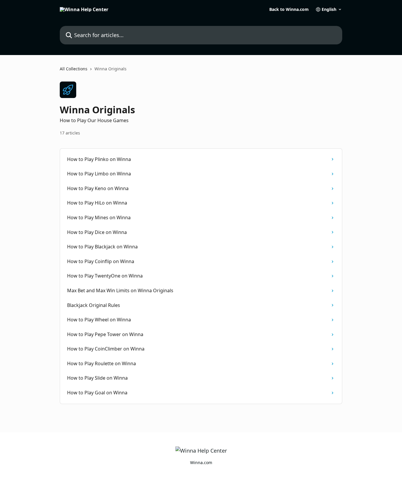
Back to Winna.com (289, 9)
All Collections (73, 69)
